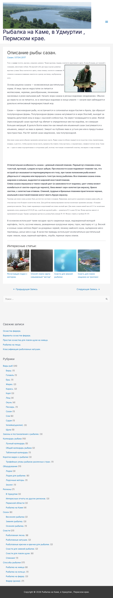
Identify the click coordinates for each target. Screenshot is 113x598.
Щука (8, 429)
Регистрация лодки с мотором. (17, 275)
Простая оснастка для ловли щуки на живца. (25, 340)
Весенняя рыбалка (15, 517)
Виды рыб (8, 366)
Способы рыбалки (12, 562)
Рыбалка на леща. (12, 344)
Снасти (6, 530)
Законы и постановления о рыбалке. (21, 434)
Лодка (9, 471)
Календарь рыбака (12, 438)
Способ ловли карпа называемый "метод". (41, 275)
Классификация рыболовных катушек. (22, 349)
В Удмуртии (12, 494)
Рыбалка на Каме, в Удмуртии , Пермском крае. (44, 35)
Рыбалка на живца (15, 567)
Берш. (9, 370)
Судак (9, 420)
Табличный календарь (17, 452)
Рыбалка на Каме (14, 507)
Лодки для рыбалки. (16, 475)
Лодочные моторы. (15, 480)
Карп (8, 393)
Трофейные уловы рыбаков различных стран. (28, 462)
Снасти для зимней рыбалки (63, 275)
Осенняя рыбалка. (15, 526)
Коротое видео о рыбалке (15, 457)
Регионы (7, 489)
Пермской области (15, 503)
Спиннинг (10, 558)
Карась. (10, 389)
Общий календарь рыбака (19, 448)
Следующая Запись (88, 289)
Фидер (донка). (13, 581)
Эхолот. (9, 485)
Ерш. (8, 380)
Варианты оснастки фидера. (17, 335)
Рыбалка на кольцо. (16, 572)
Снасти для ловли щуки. (18, 553)
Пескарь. (10, 407)
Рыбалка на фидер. (15, 576)
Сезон (6, 512)
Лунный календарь (15, 443)
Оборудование (10, 466)
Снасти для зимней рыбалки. (20, 549)
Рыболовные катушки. (17, 540)
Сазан (9, 411)
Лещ (8, 398)
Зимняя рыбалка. (14, 521)
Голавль (10, 375)
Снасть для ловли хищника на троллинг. (88, 275)
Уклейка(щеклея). (14, 425)
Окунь (9, 402)
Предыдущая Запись (25, 289)
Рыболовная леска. (15, 535)
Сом (8, 416)
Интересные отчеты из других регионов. (26, 498)
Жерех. (9, 384)
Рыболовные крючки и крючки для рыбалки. (28, 544)
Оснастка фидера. (12, 331)
